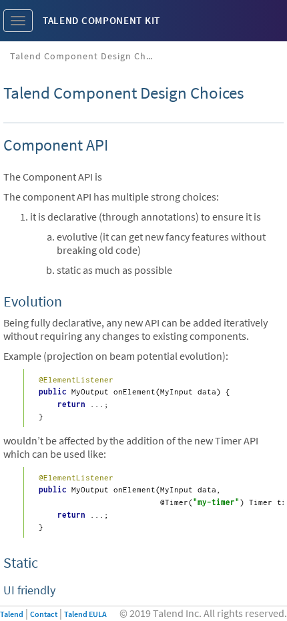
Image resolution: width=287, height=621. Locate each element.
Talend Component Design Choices (88, 56)
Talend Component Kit (101, 20)
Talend (11, 614)
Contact (43, 614)
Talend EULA (85, 614)
